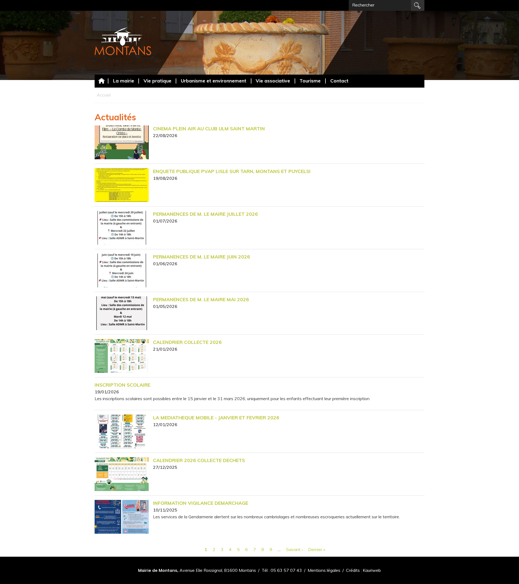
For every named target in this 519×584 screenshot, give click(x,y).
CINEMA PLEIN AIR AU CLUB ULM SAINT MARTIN (209, 128)
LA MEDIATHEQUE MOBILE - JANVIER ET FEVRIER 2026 (216, 417)
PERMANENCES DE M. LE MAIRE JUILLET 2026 (205, 214)
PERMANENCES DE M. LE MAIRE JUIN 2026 (201, 257)
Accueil (101, 81)
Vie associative (273, 81)
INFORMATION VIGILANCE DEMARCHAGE (200, 503)
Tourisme (310, 81)
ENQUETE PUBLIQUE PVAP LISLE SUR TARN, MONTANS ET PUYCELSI (232, 171)
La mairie (123, 81)
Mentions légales (324, 570)
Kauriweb (372, 570)
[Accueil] (123, 41)
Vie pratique (157, 81)
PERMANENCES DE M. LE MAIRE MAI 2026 (201, 299)
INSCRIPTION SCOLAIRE (122, 385)
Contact (339, 81)
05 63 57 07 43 (286, 570)
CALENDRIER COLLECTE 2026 (187, 342)
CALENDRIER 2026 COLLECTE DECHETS (199, 460)
